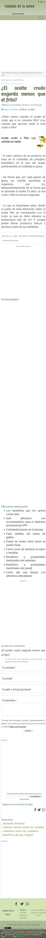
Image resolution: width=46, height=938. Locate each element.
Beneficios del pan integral (18, 835)
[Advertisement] (23, 44)
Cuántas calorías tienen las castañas (23, 827)
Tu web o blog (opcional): (16, 689)
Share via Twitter (10, 109)
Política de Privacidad (23, 916)
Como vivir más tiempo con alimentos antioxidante (25, 574)
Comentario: (9, 700)
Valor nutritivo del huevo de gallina (25, 536)
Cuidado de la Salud (19, 6)
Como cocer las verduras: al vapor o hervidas (25, 551)
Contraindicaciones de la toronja (24, 529)
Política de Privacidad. (17, 726)
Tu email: (7, 678)
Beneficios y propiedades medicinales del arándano (25, 559)
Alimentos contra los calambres (21, 831)
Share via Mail (28, 109)
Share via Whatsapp (33, 105)
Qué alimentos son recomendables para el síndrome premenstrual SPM (25, 522)
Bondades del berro (14, 823)
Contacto (23, 913)
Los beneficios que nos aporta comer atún (25, 512)
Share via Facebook (12, 105)
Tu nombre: (9, 668)
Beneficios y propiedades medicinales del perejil (25, 566)
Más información (30, 936)
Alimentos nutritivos (12, 80)
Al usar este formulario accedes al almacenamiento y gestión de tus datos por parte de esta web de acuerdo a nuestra (23, 723)
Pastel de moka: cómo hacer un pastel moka (25, 543)
